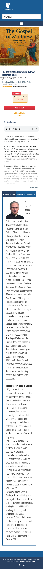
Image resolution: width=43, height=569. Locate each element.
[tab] (9, 194)
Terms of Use (34, 559)
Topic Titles (21, 194)
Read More (34, 187)
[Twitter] (24, 565)
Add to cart (19, 108)
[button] (21, 23)
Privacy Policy (22, 559)
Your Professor (9, 194)
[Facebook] (19, 565)
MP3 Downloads (13, 561)
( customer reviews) (20, 86)
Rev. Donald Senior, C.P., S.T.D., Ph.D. (16, 82)
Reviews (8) (31, 194)
